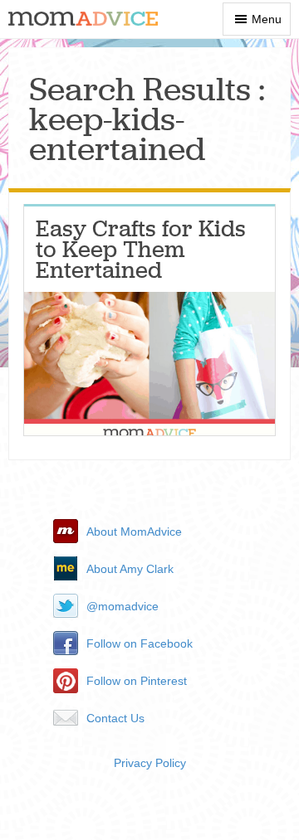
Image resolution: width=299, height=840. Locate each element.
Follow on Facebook (139, 643)
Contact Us (115, 718)
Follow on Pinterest (136, 680)
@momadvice (122, 606)
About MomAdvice (134, 531)
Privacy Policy (150, 763)
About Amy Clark (130, 568)
